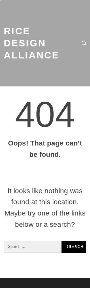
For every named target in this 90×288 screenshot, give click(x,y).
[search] (84, 43)
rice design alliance (31, 43)
